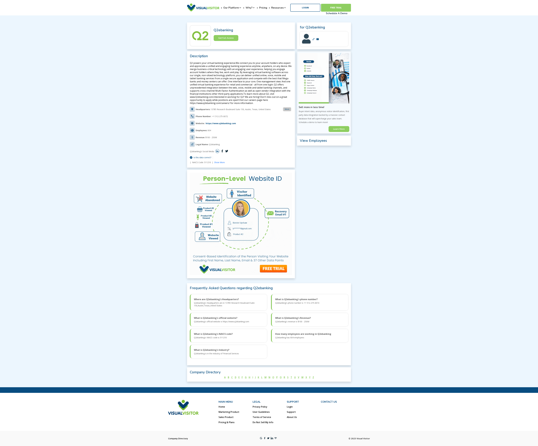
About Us (292, 417)
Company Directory (178, 438)
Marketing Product (229, 411)
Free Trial (336, 7)
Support (291, 411)
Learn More (339, 129)
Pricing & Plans (227, 422)
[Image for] (306, 43)
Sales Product (226, 417)
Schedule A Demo (336, 13)
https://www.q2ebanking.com (221, 123)
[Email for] (317, 39)
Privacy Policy (260, 406)
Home (222, 406)
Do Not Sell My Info (263, 422)
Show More (219, 162)
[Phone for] (313, 39)
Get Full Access (226, 38)
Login (305, 7)
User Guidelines (261, 411)
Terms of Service (262, 417)
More (287, 109)
